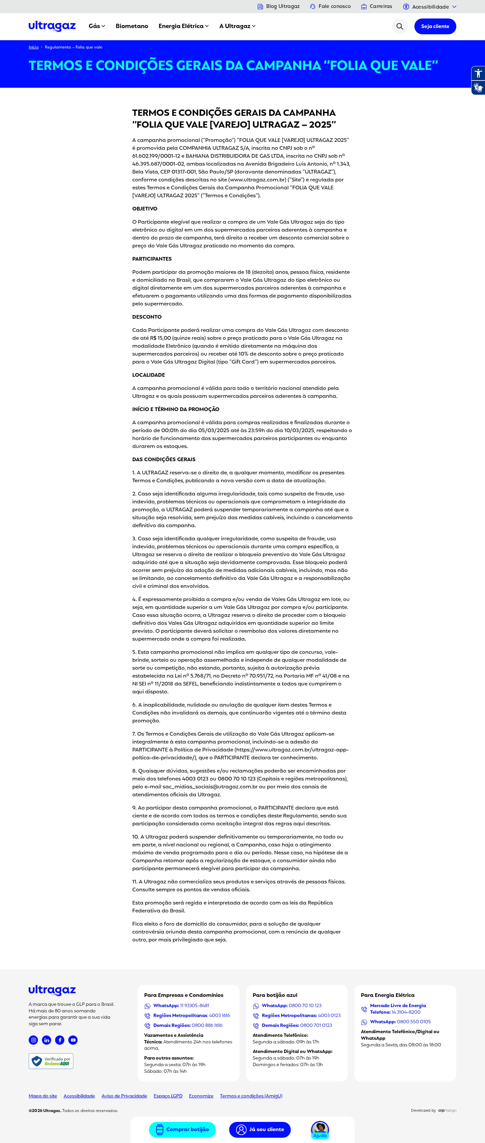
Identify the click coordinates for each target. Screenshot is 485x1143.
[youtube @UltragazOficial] (73, 1040)
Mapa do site (43, 1096)
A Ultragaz (234, 26)
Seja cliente (435, 27)
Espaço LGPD (168, 1096)
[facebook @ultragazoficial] (59, 1040)
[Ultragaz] (52, 26)
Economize (201, 1096)
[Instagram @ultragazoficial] (33, 1040)
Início (34, 47)
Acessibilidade (79, 1096)
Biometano (132, 26)
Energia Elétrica (181, 26)
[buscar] (400, 26)
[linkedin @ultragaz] (46, 1040)
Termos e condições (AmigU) (251, 1096)
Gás (94, 26)
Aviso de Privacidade (124, 1096)
